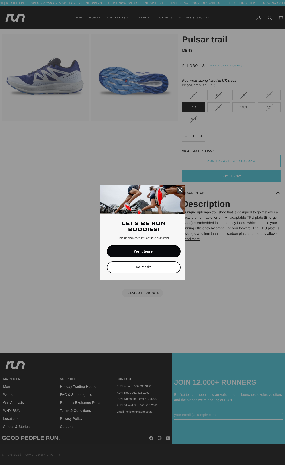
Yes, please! (143, 251)
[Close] (180, 190)
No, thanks (143, 267)
